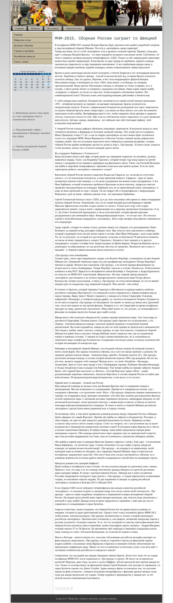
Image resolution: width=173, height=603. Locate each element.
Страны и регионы (24, 51)
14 (37, 82)
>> (14, 113)
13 (32, 82)
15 (43, 82)
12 (26, 82)
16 (48, 82)
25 (21, 87)
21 (37, 85)
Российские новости (24, 56)
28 (37, 87)
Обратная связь (74, 28)
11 (21, 82)
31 (15, 90)
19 (26, 85)
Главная (19, 28)
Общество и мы (22, 40)
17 (15, 85)
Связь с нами (21, 61)
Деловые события (23, 45)
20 (32, 85)
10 (15, 82)
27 (32, 87)
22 (43, 85)
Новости (35, 28)
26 (26, 87)
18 (21, 85)
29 (43, 87)
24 (15, 87)
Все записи (53, 28)
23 (48, 85)
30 (48, 87)
